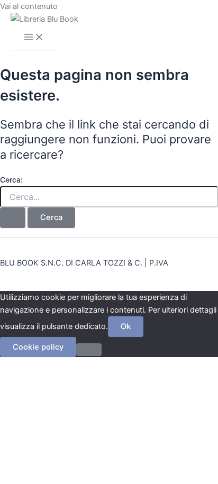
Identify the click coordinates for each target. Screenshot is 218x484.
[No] (89, 349)
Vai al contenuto (29, 6)
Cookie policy (38, 347)
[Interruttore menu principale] (34, 37)
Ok (126, 326)
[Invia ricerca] (12, 217)
